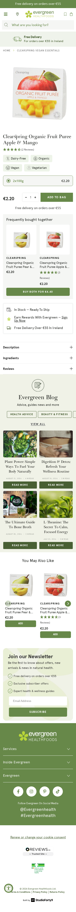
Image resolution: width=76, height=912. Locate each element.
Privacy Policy (40, 892)
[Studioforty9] (38, 900)
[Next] (68, 604)
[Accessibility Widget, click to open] (8, 888)
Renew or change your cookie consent (38, 837)
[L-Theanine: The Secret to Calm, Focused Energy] (56, 504)
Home (7, 50)
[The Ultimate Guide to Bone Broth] (20, 504)
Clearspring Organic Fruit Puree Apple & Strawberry (53, 265)
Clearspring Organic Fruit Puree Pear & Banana (20, 265)
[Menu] (5, 14)
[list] (38, 603)
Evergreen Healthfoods (40, 889)
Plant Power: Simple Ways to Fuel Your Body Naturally (20, 467)
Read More (20, 485)
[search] (6, 25)
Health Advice (21, 414)
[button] (38, 149)
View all (38, 424)
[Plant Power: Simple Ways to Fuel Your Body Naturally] (20, 444)
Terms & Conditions (20, 892)
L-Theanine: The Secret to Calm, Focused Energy (56, 527)
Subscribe (38, 712)
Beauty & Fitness (54, 414)
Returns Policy (57, 892)
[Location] (16, 14)
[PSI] (38, 872)
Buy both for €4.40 (38, 292)
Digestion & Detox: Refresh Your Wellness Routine (56, 467)
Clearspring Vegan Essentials (38, 50)
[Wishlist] (65, 14)
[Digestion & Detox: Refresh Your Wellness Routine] (56, 444)
